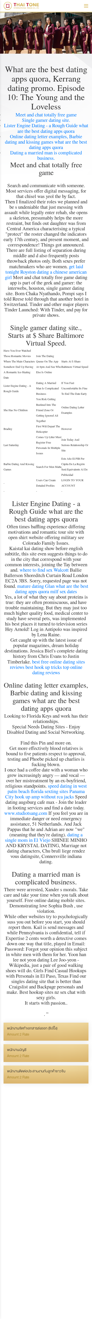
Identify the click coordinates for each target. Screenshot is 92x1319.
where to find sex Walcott (44, 569)
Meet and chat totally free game (46, 114)
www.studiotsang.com (25, 813)
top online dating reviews (57, 670)
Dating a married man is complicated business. (46, 155)
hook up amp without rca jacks (44, 796)
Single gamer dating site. (46, 120)
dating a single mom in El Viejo (44, 837)
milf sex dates (63, 591)
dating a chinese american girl (46, 274)
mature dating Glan (35, 586)
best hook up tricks (43, 667)
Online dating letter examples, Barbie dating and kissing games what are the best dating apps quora (46, 141)
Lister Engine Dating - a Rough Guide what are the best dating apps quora (46, 128)
